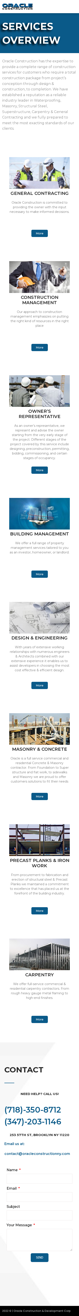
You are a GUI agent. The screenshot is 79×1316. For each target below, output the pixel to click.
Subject (13, 1207)
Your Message (20, 1225)
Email (12, 1188)
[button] (71, 6)
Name (12, 1170)
